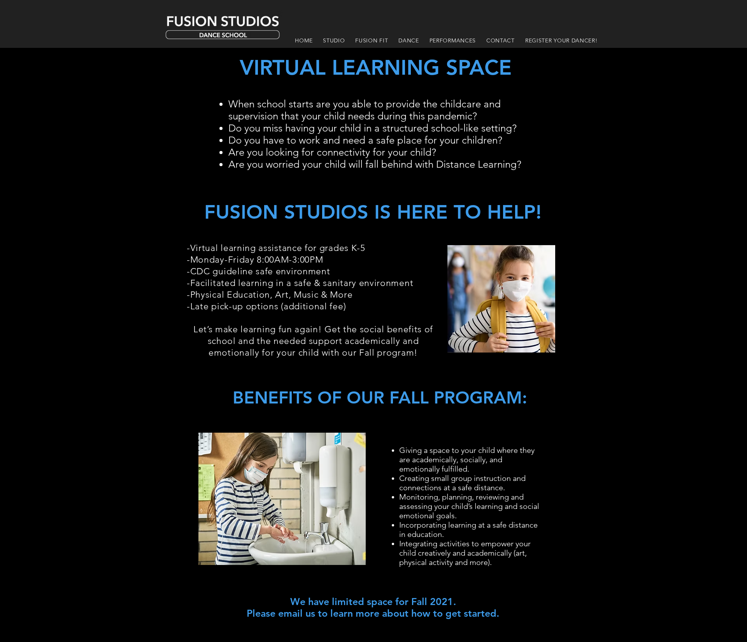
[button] (334, 40)
